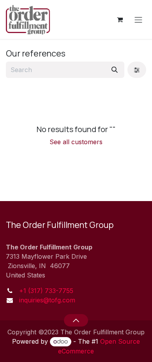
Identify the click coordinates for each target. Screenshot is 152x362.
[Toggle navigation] (138, 19)
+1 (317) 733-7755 (46, 291)
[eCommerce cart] (119, 19)
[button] (76, 320)
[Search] (114, 70)
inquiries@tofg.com (47, 300)
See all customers (76, 142)
